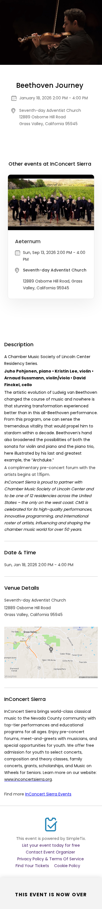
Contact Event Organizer (50, 852)
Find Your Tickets (32, 866)
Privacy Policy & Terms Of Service (50, 859)
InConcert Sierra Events (48, 794)
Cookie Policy (67, 866)
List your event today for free (51, 845)
